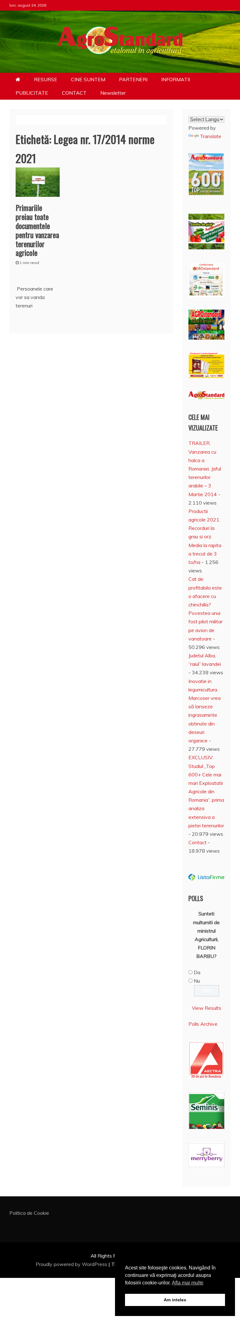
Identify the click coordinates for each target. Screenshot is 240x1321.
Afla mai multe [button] (187, 1282)
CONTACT (74, 93)
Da (197, 972)
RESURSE (45, 79)
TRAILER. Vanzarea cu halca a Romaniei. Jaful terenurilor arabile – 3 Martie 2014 (204, 468)
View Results (206, 1008)
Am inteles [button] (175, 1299)
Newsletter (113, 93)
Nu (197, 981)
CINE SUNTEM (88, 79)
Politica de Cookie (29, 1213)
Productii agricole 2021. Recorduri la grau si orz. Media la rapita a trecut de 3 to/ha (204, 536)
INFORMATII (175, 79)
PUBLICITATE (32, 93)
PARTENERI (133, 79)
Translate (210, 136)
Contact (197, 842)
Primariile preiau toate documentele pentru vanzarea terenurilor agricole (37, 230)
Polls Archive (203, 1024)
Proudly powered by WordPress (72, 1264)
